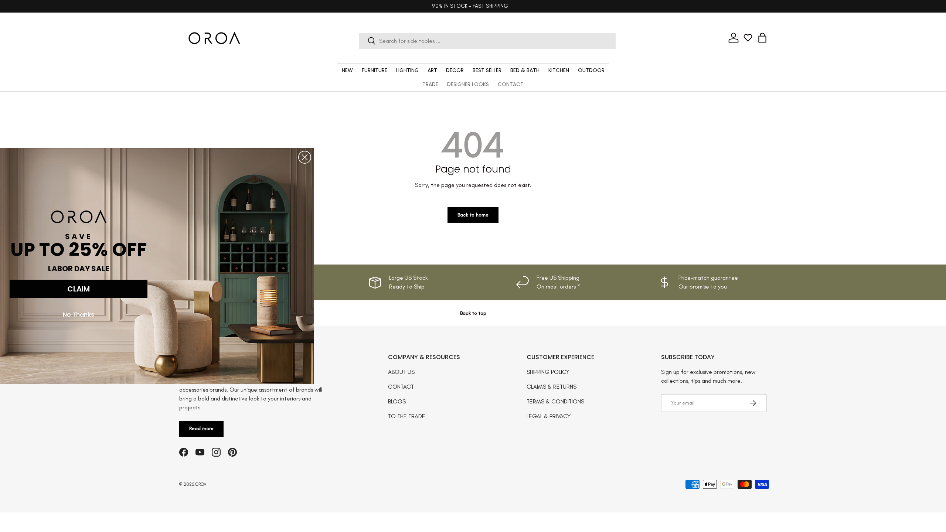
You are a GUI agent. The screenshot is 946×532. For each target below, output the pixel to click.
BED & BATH (525, 70)
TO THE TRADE (406, 416)
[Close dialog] (304, 157)
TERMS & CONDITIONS (555, 401)
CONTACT (511, 84)
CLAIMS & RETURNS (551, 386)
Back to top (473, 313)
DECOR (455, 70)
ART (432, 70)
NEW (347, 70)
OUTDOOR (591, 70)
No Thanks (78, 314)
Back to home (473, 215)
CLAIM (78, 289)
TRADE (430, 84)
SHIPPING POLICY (548, 371)
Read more (201, 428)
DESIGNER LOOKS (468, 84)
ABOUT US (401, 371)
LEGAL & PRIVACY (549, 416)
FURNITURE (374, 70)
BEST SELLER (487, 70)
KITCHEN (558, 70)
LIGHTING (407, 70)
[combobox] (487, 41)
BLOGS (397, 401)
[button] (762, 38)
